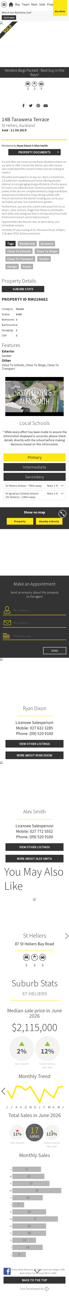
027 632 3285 (41, 728)
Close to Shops (47, 251)
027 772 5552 (41, 831)
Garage (12, 266)
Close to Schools (19, 251)
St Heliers (34, 935)
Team (25, 4)
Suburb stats (23, 289)
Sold (42, 4)
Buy (17, 4)
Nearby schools (49, 521)
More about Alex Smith (34, 859)
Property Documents (34, 152)
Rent (34, 4)
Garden (44, 259)
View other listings (34, 744)
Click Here (9, 17)
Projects (52, 4)
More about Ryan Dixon (34, 755)
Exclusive (47, 244)
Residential (27, 244)
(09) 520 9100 (41, 733)
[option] (34, 932)
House (27, 266)
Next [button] (67, 936)
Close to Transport (20, 259)
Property (20, 521)
